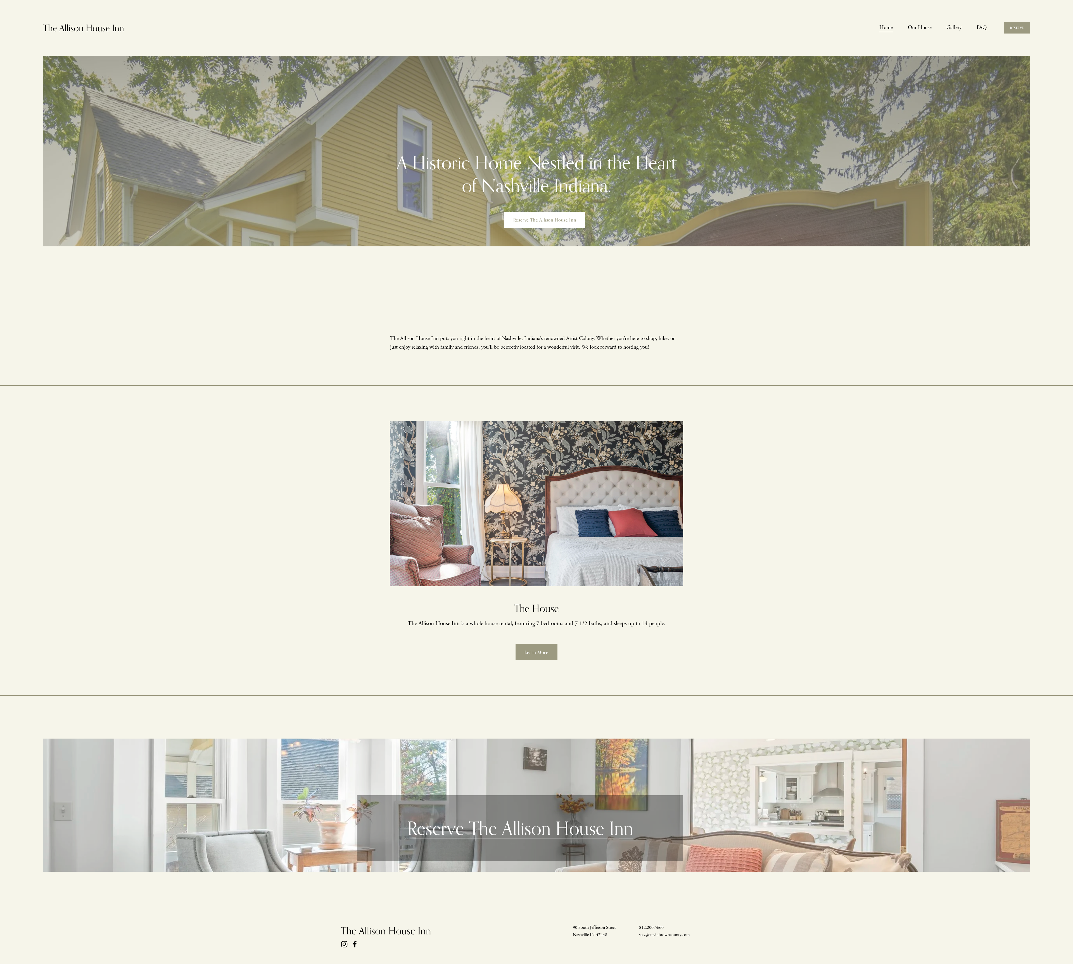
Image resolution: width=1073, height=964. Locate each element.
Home (886, 27)
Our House (920, 27)
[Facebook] (355, 944)
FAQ (982, 27)
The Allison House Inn (83, 27)
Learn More (536, 652)
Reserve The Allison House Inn (544, 220)
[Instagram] (344, 944)
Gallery (954, 27)
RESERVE (1017, 28)
